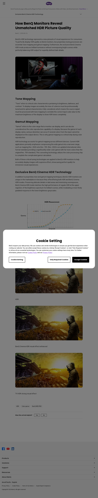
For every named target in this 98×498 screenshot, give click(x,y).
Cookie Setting (17, 260)
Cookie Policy (32, 252)
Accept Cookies (80, 260)
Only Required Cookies (59, 260)
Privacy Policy (47, 252)
